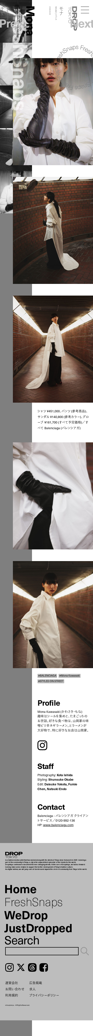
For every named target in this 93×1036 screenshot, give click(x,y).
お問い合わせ (15, 989)
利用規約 (11, 995)
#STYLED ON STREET (50, 681)
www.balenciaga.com (58, 824)
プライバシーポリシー (44, 995)
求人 (32, 989)
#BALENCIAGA (47, 676)
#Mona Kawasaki (69, 676)
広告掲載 (35, 982)
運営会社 (11, 982)
